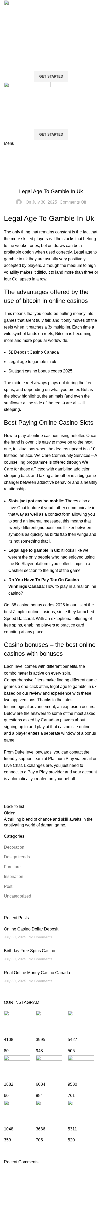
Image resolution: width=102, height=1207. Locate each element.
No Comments (40, 937)
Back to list (14, 806)
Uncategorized (17, 896)
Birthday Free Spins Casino (29, 951)
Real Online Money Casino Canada (37, 972)
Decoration (14, 847)
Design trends (17, 857)
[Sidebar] (6, 1200)
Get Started (51, 76)
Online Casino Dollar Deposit (31, 929)
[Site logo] (36, 32)
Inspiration (13, 876)
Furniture (12, 867)
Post (8, 886)
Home (9, 163)
